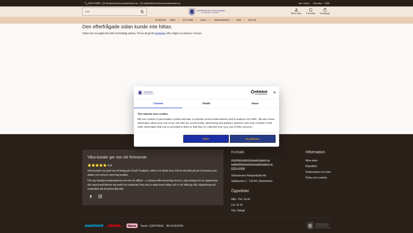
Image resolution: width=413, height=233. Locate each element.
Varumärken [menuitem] (222, 20)
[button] (311, 11)
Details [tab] (206, 103)
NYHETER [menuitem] (160, 20)
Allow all (253, 139)
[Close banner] (274, 92)
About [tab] (255, 103)
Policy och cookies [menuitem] (316, 177)
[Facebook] (90, 196)
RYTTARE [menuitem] (188, 20)
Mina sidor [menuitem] (311, 160)
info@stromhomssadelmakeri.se (121, 3)
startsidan (160, 33)
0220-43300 (94, 3)
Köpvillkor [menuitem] (311, 166)
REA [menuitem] (239, 20)
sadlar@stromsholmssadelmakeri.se (162, 3)
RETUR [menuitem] (252, 20)
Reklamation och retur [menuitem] (318, 172)
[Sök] (142, 11)
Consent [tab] (158, 103)
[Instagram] (100, 196)
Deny (206, 139)
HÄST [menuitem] (173, 20)
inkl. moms (303, 3)
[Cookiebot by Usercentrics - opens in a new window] (253, 92)
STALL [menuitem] (203, 20)
